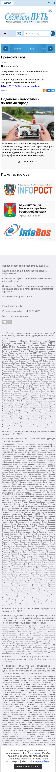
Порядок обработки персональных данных (25, 265)
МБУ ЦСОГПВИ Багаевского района (20, 86)
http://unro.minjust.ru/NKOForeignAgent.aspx (34, 608)
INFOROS (29, 311)
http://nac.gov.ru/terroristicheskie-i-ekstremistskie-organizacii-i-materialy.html (28, 657)
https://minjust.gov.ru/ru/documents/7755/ (35, 432)
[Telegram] (53, 90)
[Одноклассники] (45, 90)
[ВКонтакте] (49, 90)
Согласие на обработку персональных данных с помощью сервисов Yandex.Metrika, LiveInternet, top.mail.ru (28, 289)
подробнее (34, 753)
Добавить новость (28, 162)
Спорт (31, 48)
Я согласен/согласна (28, 766)
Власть (17, 48)
